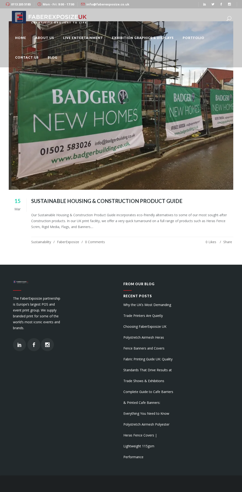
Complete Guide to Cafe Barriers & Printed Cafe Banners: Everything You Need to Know (148, 402)
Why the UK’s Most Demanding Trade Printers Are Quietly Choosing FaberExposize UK (147, 315)
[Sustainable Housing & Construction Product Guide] (121, 105)
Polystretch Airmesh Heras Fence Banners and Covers (143, 342)
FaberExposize (68, 242)
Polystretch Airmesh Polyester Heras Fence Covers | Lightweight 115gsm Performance (146, 440)
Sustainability (41, 242)
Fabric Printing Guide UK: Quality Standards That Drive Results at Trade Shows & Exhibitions (148, 370)
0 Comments (95, 242)
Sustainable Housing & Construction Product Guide (106, 201)
